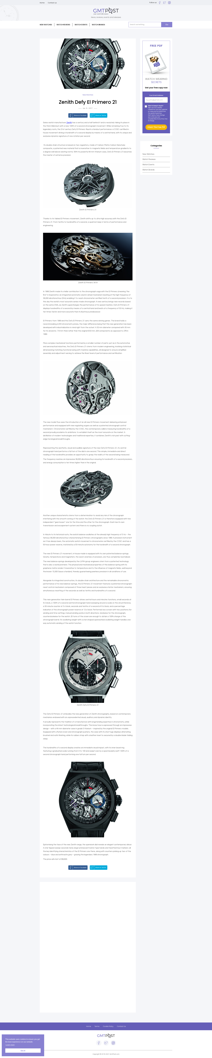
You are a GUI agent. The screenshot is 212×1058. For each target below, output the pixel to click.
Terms (97, 1026)
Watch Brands (148, 170)
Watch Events (81, 24)
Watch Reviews (149, 159)
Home (42, 3)
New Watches (148, 154)
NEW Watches (46, 24)
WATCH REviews (63, 24)
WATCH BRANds (98, 24)
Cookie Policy (108, 1026)
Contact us (52, 3)
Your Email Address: (156, 95)
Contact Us (121, 1026)
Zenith (69, 123)
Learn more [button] (10, 1045)
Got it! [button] (23, 1050)
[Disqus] (87, 916)
